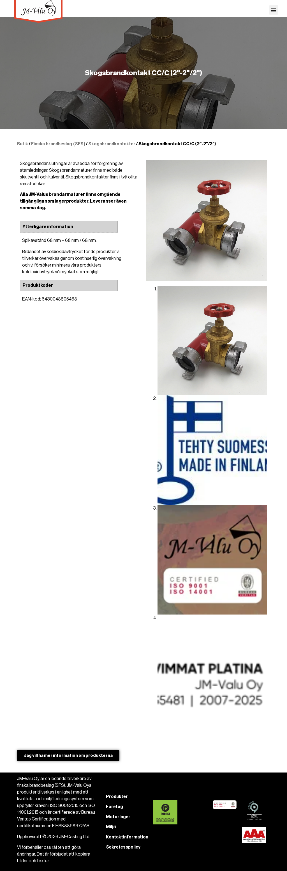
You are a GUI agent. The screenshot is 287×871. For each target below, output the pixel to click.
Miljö (111, 826)
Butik (22, 143)
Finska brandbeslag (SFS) (58, 143)
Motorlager (118, 816)
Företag (114, 806)
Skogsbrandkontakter (111, 143)
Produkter (117, 796)
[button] (273, 10)
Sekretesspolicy (123, 847)
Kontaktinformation (127, 837)
